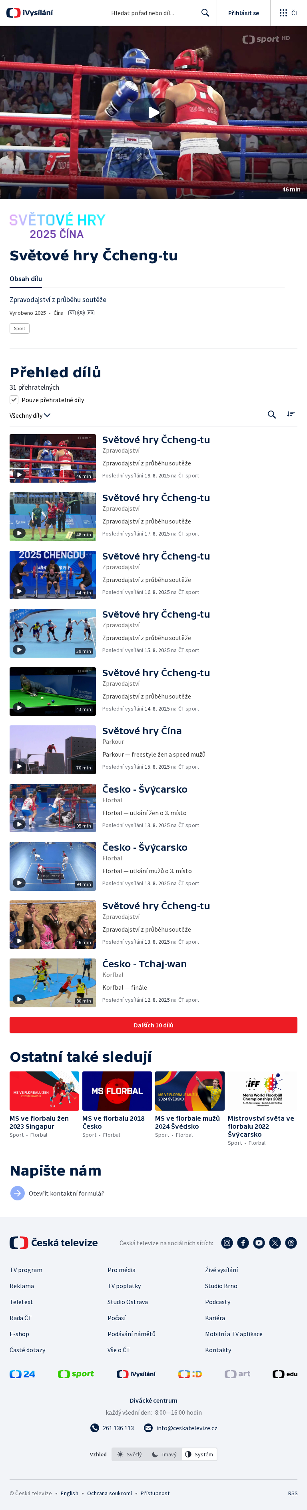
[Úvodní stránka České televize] (54, 1242)
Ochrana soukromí (109, 1493)
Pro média (122, 1270)
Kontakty (218, 1350)
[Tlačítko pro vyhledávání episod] (272, 414)
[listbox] (164, 1454)
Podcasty (217, 1302)
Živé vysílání (221, 1270)
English (69, 1493)
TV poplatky (124, 1286)
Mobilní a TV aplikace (234, 1334)
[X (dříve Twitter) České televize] (275, 1242)
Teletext (21, 1302)
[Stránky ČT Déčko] (190, 1376)
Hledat (205, 13)
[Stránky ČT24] (22, 1376)
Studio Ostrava (128, 1302)
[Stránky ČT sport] (76, 1376)
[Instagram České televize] (227, 1242)
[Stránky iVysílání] (136, 1376)
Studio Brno (221, 1286)
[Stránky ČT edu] (285, 1376)
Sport (19, 328)
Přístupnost (155, 1493)
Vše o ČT (119, 1350)
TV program (26, 1270)
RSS (292, 1493)
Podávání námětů (131, 1334)
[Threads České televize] (291, 1242)
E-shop (19, 1334)
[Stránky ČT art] (237, 1376)
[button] (153, 112)
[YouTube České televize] (259, 1242)
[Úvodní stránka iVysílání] (37, 13)
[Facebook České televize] (243, 1242)
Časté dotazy (27, 1350)
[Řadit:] (290, 414)
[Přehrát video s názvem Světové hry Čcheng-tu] (153, 112)
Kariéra (215, 1318)
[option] (129, 1454)
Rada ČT (21, 1318)
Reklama (22, 1286)
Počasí (117, 1318)
